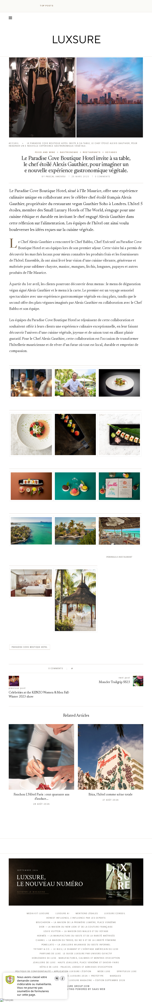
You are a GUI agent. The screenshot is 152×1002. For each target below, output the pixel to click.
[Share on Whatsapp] (93, 668)
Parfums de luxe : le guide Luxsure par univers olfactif (76, 953)
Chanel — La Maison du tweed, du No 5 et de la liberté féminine (76, 940)
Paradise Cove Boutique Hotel (30, 647)
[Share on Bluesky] (101, 668)
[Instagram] (73, 51)
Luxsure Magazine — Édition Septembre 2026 (97, 980)
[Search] (141, 17)
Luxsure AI (62, 913)
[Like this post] (75, 668)
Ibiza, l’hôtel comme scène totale (111, 794)
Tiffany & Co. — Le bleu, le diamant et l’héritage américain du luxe (76, 949)
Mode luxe (104, 971)
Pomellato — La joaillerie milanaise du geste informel (76, 944)
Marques (115, 976)
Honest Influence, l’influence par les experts (76, 918)
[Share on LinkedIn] (90, 668)
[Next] (64, 6)
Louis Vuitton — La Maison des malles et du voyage (76, 931)
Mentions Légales (87, 913)
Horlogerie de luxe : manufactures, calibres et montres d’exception (76, 958)
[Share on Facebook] (79, 668)
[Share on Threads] (97, 668)
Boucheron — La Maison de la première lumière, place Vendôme (76, 922)
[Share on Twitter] (83, 668)
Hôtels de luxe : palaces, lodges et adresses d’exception (76, 967)
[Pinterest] (79, 51)
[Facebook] (63, 51)
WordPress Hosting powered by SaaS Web (76, 989)
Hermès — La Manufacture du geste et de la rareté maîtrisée (76, 935)
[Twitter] (68, 51)
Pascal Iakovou (56, 176)
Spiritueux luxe (127, 971)
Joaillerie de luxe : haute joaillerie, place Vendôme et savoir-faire (76, 962)
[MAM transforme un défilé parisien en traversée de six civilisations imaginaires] (42, 97)
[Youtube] (84, 51)
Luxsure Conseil (114, 913)
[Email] (89, 51)
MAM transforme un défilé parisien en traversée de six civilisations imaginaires (36, 121)
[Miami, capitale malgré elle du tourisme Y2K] (109, 97)
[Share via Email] (104, 668)
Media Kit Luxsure (38, 913)
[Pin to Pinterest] (86, 668)
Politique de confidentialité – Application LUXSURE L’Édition (53, 971)
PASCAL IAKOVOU (28, 131)
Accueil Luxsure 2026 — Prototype (82, 976)
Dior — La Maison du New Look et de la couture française (76, 926)
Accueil (14, 143)
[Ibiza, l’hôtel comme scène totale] (110, 757)
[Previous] (60, 6)
